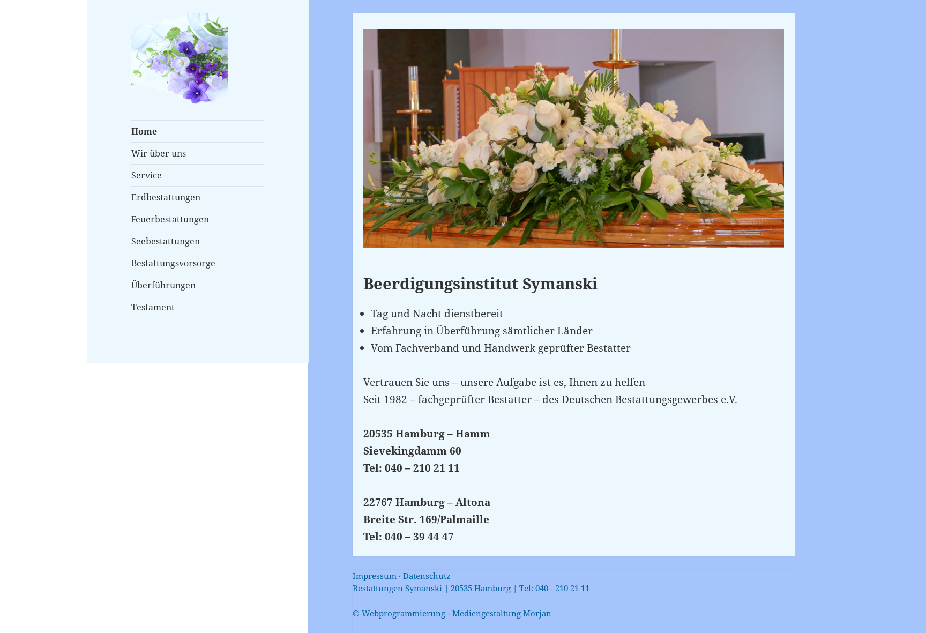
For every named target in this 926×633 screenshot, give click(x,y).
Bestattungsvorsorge (173, 263)
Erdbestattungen (165, 197)
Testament (153, 307)
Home (144, 131)
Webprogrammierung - (452, 613)
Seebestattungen (165, 241)
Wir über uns (158, 153)
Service (146, 175)
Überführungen (163, 285)
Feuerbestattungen (170, 219)
